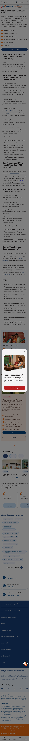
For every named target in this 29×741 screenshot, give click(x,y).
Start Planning (14, 388)
